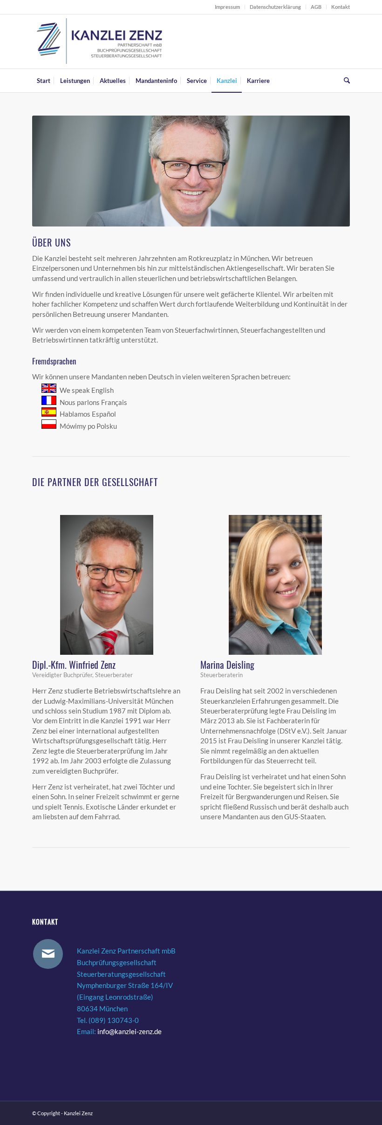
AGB (316, 7)
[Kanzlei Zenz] (100, 41)
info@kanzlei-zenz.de (129, 1031)
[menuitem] (227, 7)
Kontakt (340, 7)
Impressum (227, 7)
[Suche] (344, 80)
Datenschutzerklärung (275, 7)
